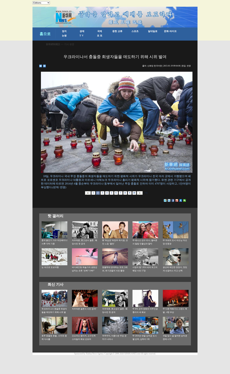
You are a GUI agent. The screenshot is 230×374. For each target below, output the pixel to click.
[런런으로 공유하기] (180, 200)
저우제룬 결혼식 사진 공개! (84, 309)
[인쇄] (44, 66)
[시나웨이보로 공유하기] (176, 200)
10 (134, 193)
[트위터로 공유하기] (169, 200)
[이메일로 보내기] (40, 66)
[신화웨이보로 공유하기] (165, 200)
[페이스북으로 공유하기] (173, 200)
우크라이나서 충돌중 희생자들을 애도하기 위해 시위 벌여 (54, 312)
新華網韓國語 (53, 44)
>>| (145, 193)
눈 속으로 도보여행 (50, 267)
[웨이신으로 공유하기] (184, 200)
